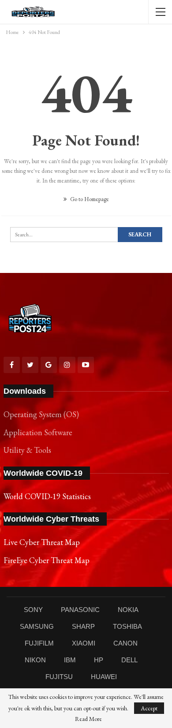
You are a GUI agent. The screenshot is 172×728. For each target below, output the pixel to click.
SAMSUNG (37, 626)
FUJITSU (59, 676)
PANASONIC (80, 609)
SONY (33, 609)
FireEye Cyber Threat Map (47, 560)
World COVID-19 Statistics (47, 496)
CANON (125, 643)
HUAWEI (104, 676)
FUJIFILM (39, 643)
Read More (88, 719)
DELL (129, 660)
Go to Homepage (89, 199)
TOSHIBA (127, 626)
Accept (149, 708)
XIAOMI (83, 643)
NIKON (35, 660)
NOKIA (128, 609)
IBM (70, 660)
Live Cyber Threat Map (42, 542)
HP (98, 660)
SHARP (83, 626)
